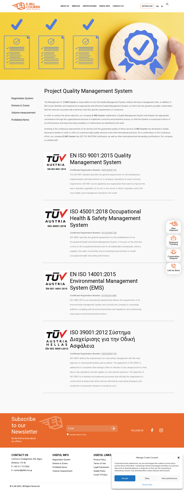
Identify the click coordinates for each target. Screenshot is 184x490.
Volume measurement (23, 112)
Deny (147, 478)
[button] (178, 457)
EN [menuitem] (157, 6)
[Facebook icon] (152, 431)
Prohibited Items (20, 119)
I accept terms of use (77, 434)
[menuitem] (157, 6)
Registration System (22, 98)
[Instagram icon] (161, 431)
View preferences (169, 478)
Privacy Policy (147, 485)
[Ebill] (27, 6)
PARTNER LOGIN (147, 6)
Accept (125, 478)
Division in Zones (20, 105)
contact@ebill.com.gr (22, 470)
